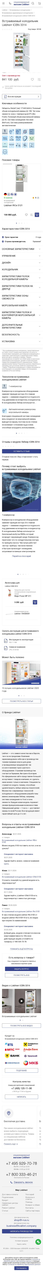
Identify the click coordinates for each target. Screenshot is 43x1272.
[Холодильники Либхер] (21, 3)
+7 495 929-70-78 (21, 1163)
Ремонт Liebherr (8, 1208)
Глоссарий (30, 1194)
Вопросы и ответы (30, 1198)
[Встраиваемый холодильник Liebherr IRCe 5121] (21, 178)
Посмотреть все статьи (21, 701)
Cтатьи (5, 1211)
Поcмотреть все (21, 975)
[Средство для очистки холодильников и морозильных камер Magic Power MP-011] (9, 593)
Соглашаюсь (21, 1268)
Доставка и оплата (10, 1194)
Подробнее (21, 1070)
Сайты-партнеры (33, 1211)
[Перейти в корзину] (39, 3)
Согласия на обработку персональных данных (24, 1264)
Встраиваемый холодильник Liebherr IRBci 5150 (19, 841)
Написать (21, 1097)
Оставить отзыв (21, 451)
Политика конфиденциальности (21, 1237)
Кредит (5, 1200)
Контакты (30, 1208)
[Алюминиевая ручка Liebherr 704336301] (9, 614)
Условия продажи (21, 1241)
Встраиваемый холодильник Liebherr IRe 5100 (21, 911)
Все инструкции (14, 97)
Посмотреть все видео (21, 1026)
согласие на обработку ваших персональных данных (22, 1260)
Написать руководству (21, 1231)
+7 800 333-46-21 (21, 1174)
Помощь (29, 1202)
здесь (6, 864)
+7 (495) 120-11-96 (21, 1088)
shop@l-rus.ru (21, 1220)
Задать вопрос (21, 969)
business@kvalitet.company (22, 1226)
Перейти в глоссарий (21, 556)
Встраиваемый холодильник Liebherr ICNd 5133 (21, 877)
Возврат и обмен (33, 1205)
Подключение (7, 1197)
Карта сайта (21, 1244)
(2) (38, 198)
